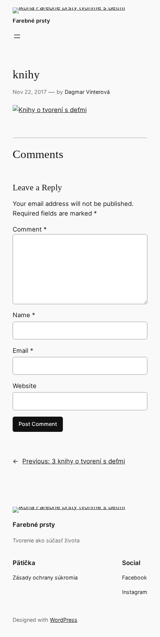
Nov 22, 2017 (30, 92)
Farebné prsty (31, 20)
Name (24, 315)
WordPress (63, 620)
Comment (30, 229)
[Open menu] (17, 36)
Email (23, 350)
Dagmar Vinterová (87, 92)
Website (24, 386)
